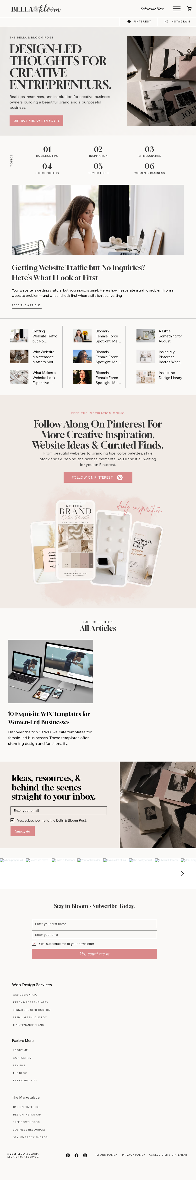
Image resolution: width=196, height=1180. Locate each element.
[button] (156, 8)
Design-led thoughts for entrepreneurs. (61, 67)
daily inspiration (139, 507)
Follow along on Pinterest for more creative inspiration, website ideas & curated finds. (98, 434)
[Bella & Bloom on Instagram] (85, 1155)
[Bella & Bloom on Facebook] (76, 1155)
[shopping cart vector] (188, 8)
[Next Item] (182, 874)
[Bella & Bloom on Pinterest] (68, 1155)
